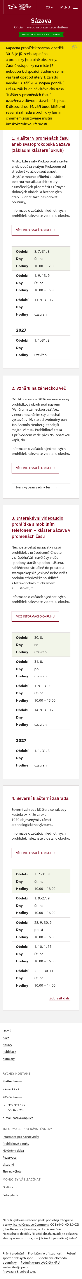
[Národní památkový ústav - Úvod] (19, 7)
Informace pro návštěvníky (21, 1137)
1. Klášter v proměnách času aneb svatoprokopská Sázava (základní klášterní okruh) (41, 144)
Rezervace (10, 1157)
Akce (6, 1038)
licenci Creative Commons (30, 1224)
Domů (7, 1031)
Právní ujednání (13, 1253)
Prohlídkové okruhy (16, 1143)
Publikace (9, 1052)
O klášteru (9, 1187)
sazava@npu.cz (23, 1118)
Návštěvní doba (13, 1150)
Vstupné (8, 1164)
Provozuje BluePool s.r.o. (19, 1271)
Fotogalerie (10, 1195)
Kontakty (9, 1058)
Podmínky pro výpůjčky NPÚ (40, 1262)
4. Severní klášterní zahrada (40, 798)
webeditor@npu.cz (15, 1267)
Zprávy (7, 1045)
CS (48, 7)
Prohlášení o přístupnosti (45, 1253)
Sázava (41, 20)
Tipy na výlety (12, 1171)
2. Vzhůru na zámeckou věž (39, 388)
